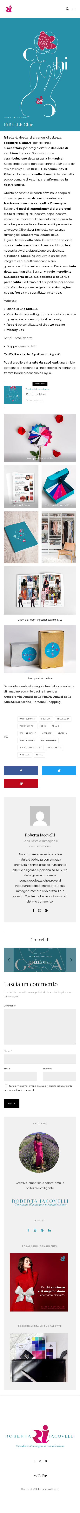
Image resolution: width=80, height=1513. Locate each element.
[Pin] (21, 783)
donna (63, 733)
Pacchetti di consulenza (15, 117)
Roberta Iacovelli (40, 834)
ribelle (25, 755)
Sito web (47, 1068)
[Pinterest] (46, 1461)
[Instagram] (40, 1461)
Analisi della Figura (37, 697)
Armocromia (30, 235)
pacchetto (55, 748)
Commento (10, 1005)
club (56, 726)
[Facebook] (34, 1461)
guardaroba (50, 740)
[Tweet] (59, 770)
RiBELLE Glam (36, 394)
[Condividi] (21, 770)
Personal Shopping (21, 256)
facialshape (28, 740)
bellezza (63, 719)
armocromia (28, 719)
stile (40, 755)
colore (48, 733)
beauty (47, 719)
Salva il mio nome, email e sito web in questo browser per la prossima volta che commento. (38, 1088)
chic (43, 726)
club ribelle (28, 733)
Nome (8, 1051)
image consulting (31, 748)
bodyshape (27, 726)
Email (7, 1068)
